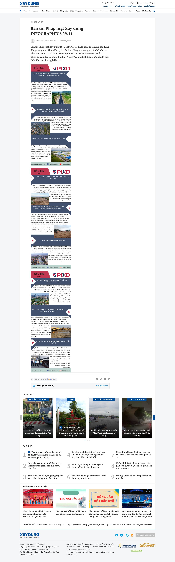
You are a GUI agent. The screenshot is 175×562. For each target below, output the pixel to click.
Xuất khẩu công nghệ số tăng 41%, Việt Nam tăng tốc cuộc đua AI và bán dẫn (44, 466)
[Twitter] (101, 379)
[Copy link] (109, 379)
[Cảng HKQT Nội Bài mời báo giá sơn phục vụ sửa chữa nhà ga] (71, 498)
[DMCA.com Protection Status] (136, 551)
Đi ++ (131, 11)
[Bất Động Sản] (126, 545)
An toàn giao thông (134, 6)
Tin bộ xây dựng (149, 6)
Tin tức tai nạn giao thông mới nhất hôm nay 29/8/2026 (89, 477)
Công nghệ (114, 11)
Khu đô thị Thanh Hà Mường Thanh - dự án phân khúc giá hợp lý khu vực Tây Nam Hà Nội (73, 525)
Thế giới (124, 11)
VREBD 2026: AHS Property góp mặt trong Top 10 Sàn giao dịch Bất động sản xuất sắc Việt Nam (137, 514)
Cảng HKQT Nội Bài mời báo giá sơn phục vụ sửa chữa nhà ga (71, 512)
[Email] (105, 379)
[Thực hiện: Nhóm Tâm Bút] (33, 41)
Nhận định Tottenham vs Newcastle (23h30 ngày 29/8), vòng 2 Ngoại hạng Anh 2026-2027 (134, 466)
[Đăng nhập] (137, 2)
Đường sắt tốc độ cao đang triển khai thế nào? (134, 477)
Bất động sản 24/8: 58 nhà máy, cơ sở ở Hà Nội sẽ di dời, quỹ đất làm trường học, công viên (71, 431)
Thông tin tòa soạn (145, 535)
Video (138, 11)
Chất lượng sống (76, 11)
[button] (87, 440)
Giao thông (46, 11)
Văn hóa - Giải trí (91, 11)
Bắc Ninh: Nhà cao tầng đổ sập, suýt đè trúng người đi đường (137, 433)
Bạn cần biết (29, 525)
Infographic (37, 22)
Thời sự (27, 11)
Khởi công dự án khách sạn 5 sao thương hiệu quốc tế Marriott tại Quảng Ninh (37, 514)
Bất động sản (120, 6)
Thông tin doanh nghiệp (35, 486)
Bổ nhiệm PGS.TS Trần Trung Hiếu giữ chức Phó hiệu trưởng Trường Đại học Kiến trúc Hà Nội (88, 455)
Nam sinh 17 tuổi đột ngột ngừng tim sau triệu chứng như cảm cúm (45, 477)
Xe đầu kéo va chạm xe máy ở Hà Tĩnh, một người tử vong (104, 433)
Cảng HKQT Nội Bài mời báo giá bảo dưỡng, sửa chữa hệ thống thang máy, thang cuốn (104, 514)
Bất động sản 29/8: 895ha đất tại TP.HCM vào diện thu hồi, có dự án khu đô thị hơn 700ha (44, 455)
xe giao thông (108, 6)
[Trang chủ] (20, 11)
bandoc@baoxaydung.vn (80, 549)
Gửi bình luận (102, 386)
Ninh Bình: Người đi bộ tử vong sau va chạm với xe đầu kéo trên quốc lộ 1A (133, 455)
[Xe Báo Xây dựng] (147, 545)
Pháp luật (64, 11)
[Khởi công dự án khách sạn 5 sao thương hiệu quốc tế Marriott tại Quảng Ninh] (38, 498)
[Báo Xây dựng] (29, 4)
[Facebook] (97, 379)
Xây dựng (35, 11)
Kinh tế (55, 11)
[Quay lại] (32, 379)
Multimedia (146, 11)
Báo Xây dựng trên (40, 379)
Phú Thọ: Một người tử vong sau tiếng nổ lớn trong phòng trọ (87, 465)
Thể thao (103, 11)
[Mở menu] (154, 11)
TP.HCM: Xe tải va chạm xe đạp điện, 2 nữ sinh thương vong (38, 433)
